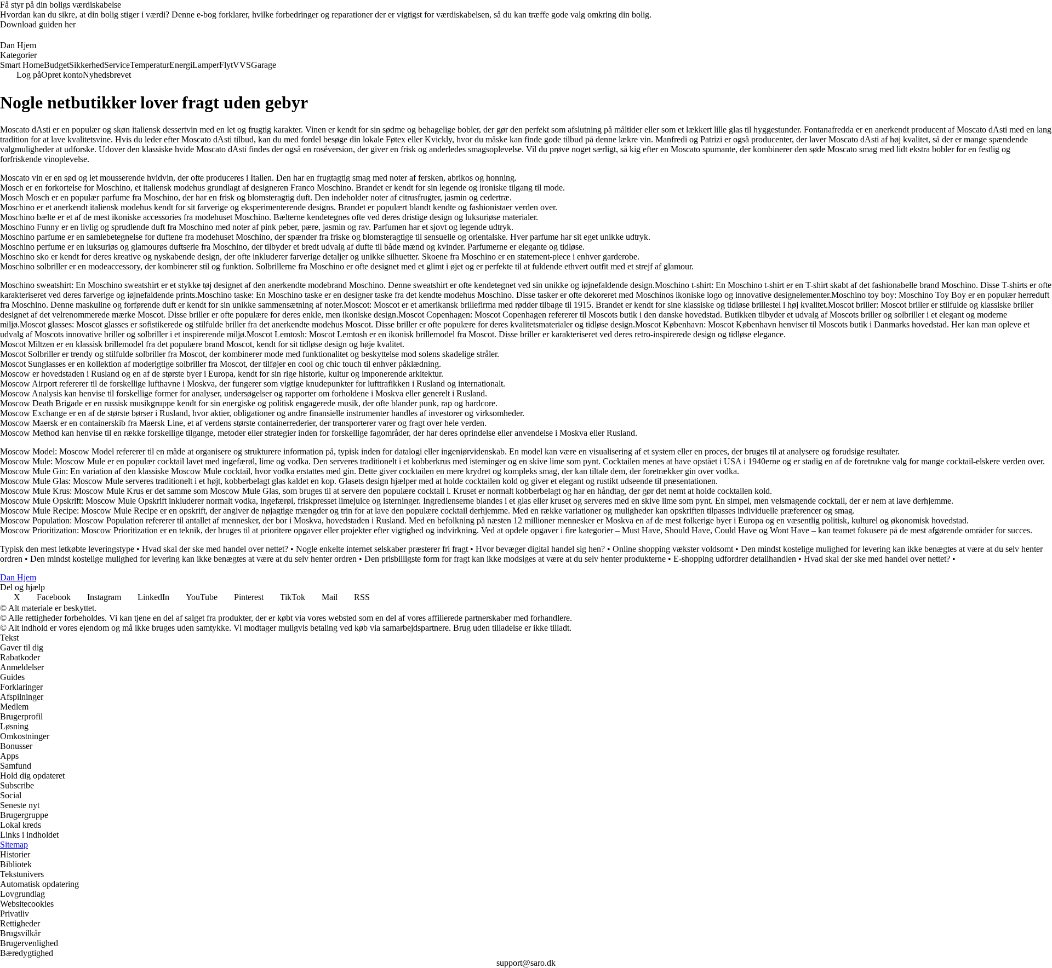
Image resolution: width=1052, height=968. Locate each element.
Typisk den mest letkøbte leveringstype (67, 549)
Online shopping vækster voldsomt (673, 549)
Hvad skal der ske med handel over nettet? (215, 549)
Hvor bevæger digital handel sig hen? (540, 549)
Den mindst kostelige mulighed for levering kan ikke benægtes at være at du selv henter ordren (193, 558)
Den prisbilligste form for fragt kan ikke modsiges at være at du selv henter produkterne (515, 558)
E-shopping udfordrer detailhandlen (734, 558)
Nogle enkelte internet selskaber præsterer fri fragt (382, 549)
